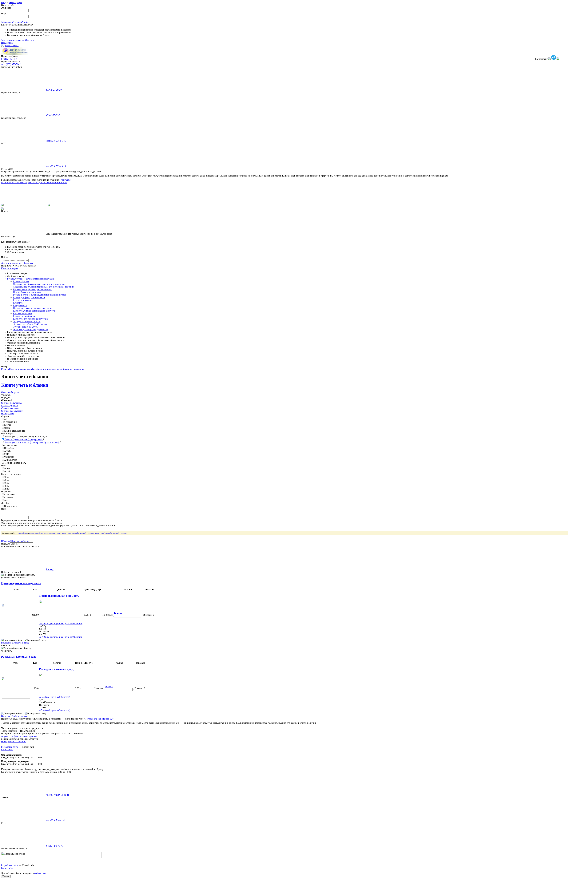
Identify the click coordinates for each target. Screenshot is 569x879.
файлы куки (40, 873)
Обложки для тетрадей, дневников (30, 329)
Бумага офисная (21, 281)
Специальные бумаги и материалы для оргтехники (39, 284)
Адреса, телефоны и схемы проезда (19, 736)
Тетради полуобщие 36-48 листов (30, 324)
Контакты (66, 180)
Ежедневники (20, 305)
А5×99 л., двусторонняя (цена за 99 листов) (61, 623)
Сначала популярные (11, 403)
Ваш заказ (6, 642)
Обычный (6, 400)
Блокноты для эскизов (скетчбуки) (30, 318)
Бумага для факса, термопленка (29, 297)
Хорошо (5, 876)
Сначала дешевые (10, 408)
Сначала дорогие (9, 405)
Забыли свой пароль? (12, 22)
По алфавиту (7, 413)
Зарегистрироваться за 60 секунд (17, 40)
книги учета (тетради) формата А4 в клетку (111, 533)
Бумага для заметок (23, 300)
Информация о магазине (13, 741)
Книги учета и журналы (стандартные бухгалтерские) (32, 442)
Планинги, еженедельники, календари (32, 308)
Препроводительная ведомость (21, 583)
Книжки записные (22, 313)
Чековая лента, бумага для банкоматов (32, 289)
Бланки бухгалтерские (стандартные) (23, 439)
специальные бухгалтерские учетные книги (45, 533)
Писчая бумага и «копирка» (27, 292)
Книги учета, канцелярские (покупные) (25, 436)
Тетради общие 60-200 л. (25, 326)
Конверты (18, 302)
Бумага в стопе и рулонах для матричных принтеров (39, 294)
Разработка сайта (10, 747)
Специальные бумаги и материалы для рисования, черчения (43, 286)
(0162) (54, 89)
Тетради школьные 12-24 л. (26, 321)
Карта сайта (7, 749)
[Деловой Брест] (10, 45)
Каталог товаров (9, 268)
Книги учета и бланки (24, 316)
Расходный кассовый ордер (18, 656)
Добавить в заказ (20, 642)
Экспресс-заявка (30, 182)
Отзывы (18, 182)
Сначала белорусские (12, 411)
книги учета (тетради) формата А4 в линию (78, 533)
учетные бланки (22, 533)
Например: (7, 265)
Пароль (5, 13)
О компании (7, 182)
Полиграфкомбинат (15, 463)
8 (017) (54, 845)
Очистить (6, 392)
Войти (26, 22)
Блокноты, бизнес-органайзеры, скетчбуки (34, 310)
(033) (56, 140)
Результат (15, 392)
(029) (56, 166)
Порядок (5, 543)
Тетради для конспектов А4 (99, 718)
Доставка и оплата (47, 182)
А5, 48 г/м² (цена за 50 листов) (54, 697)
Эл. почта (6, 8)
